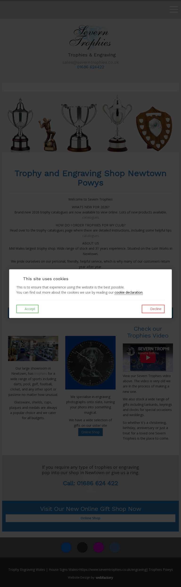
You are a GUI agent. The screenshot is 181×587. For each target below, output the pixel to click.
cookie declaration (129, 292)
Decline (155, 309)
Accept (29, 309)
